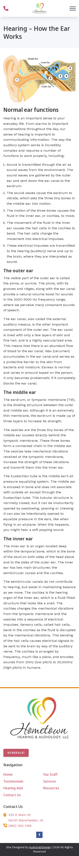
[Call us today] (5, 8)
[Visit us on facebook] (39, 835)
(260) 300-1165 (20, 826)
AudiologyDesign (40, 847)
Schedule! (16, 752)
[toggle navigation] (72, 8)
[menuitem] (19, 774)
